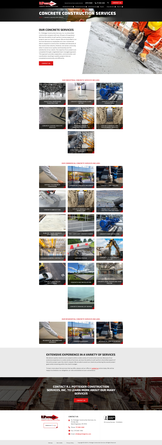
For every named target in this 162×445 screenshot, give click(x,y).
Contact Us (81, 400)
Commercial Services (80, 6)
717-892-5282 (101, 3)
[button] (50, 425)
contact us (95, 368)
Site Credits (59, 442)
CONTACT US (46, 63)
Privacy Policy (70, 442)
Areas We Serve (110, 6)
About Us (119, 6)
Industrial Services (92, 6)
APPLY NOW (88, 3)
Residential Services (67, 6)
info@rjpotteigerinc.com (83, 434)
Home (40, 17)
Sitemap (50, 442)
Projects (102, 6)
